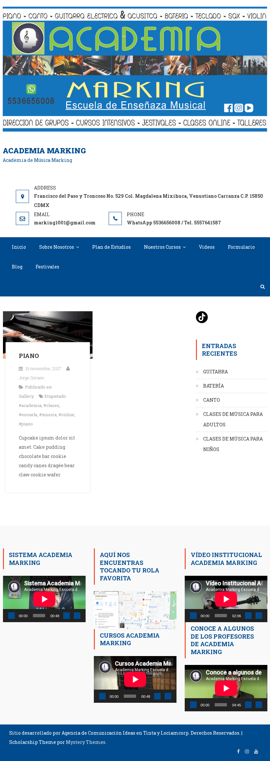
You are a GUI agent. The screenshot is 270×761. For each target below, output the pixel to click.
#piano (26, 424)
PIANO (29, 356)
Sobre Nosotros (56, 247)
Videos (207, 247)
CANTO (211, 400)
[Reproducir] (11, 615)
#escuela (28, 415)
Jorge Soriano (31, 378)
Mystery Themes (85, 742)
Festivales (47, 267)
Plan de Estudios (111, 247)
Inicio (19, 247)
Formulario (241, 247)
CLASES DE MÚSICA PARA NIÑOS (233, 444)
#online (66, 415)
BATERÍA (213, 386)
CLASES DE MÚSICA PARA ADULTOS (233, 419)
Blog (17, 267)
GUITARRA (215, 371)
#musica (48, 415)
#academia (30, 405)
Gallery (26, 396)
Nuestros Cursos (162, 247)
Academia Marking (44, 150)
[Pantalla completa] (77, 615)
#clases (51, 405)
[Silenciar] (66, 615)
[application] (44, 599)
